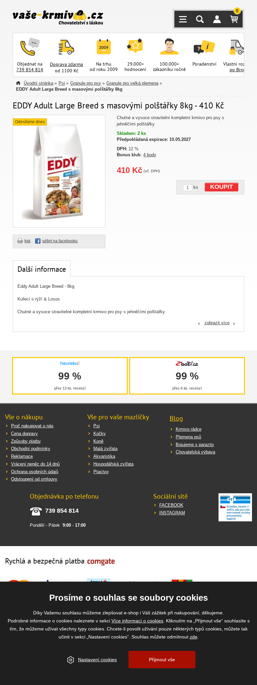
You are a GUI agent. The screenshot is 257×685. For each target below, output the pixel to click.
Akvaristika (104, 456)
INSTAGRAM (172, 512)
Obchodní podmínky (30, 448)
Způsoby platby (26, 441)
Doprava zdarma (66, 64)
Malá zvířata (105, 448)
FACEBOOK (171, 505)
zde (193, 636)
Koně (98, 441)
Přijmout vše (162, 659)
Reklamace (22, 456)
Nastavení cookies (97, 659)
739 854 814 (29, 70)
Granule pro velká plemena (132, 83)
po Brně (238, 70)
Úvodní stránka (38, 83)
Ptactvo (100, 471)
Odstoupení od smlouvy (34, 479)
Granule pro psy (85, 83)
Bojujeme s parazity (195, 444)
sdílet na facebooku (60, 241)
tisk (27, 241)
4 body (149, 154)
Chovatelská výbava (195, 451)
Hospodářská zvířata (113, 463)
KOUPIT (221, 186)
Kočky (99, 433)
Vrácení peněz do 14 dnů (35, 463)
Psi (62, 83)
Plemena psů (188, 436)
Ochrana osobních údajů (34, 471)
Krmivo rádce (188, 429)
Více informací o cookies (137, 620)
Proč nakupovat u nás (32, 425)
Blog (176, 418)
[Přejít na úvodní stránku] (58, 18)
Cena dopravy (24, 433)
